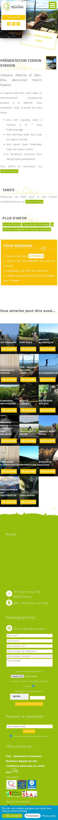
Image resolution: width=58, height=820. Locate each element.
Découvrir (9, 349)
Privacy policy (49, 815)
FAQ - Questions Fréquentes (24, 756)
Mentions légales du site (21, 761)
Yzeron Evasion (9, 171)
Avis (9, 772)
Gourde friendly (12, 224)
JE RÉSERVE (36, 256)
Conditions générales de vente (25, 765)
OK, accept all (13, 815)
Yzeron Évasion (34, 201)
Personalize (32, 815)
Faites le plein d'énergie (35, 224)
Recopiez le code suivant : (29, 691)
